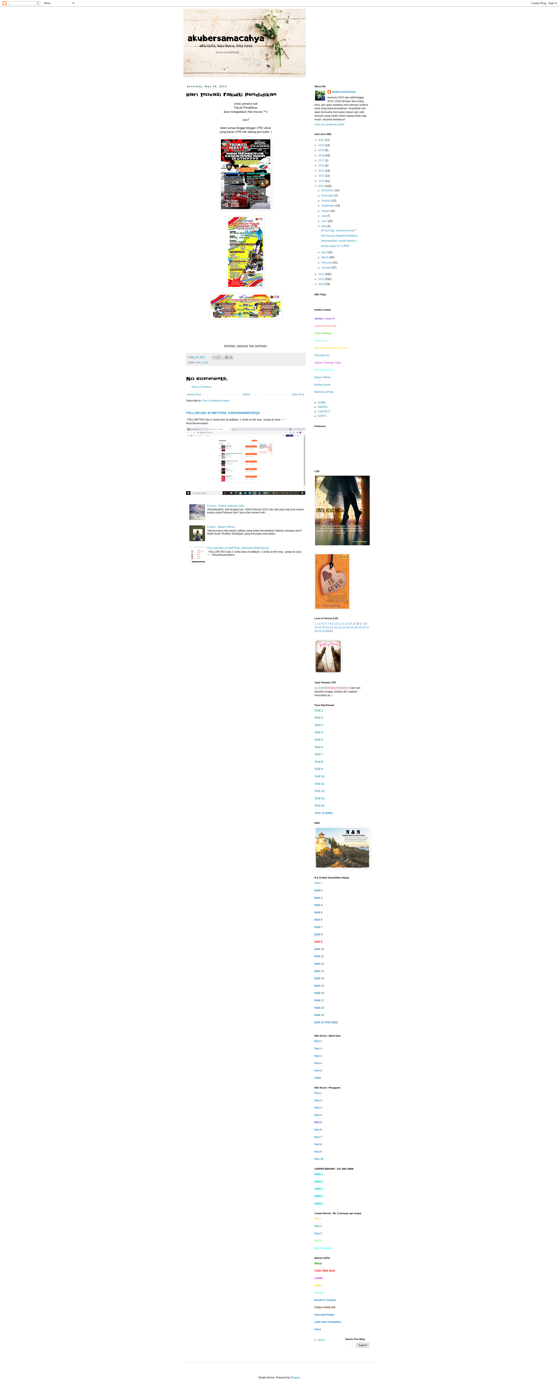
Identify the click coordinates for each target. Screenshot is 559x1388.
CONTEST (324, 411)
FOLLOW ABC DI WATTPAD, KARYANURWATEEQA (223, 413)
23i (348, 627)
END (329, 631)
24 (352, 627)
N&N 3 (318, 897)
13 (346, 623)
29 (319, 631)
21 (327, 627)
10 (335, 623)
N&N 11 (319, 956)
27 (367, 627)
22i (340, 627)
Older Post (298, 394)
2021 (321, 140)
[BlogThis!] (218, 357)
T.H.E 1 (318, 710)
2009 (321, 284)
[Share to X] (223, 357)
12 (342, 623)
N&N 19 (319, 1015)
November (328, 195)
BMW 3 (318, 1188)
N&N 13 (319, 971)
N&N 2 (318, 890)
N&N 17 (319, 1000)
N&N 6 (318, 919)
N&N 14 (319, 978)
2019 (321, 150)
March (325, 257)
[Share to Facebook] (227, 357)
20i (324, 627)
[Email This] (214, 357)
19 (315, 627)
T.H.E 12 (319, 791)
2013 (321, 181)
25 (360, 627)
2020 (321, 145)
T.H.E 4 (318, 732)
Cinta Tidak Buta (324, 1270)
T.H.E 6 (318, 747)
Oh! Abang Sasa (324, 369)
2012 (321, 186)
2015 (321, 170)
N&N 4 (318, 905)
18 (365, 623)
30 (323, 631)
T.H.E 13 (319, 798)
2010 (321, 279)
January (326, 267)
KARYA (322, 415)
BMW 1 (318, 1174)
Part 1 (318, 1041)
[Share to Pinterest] (231, 357)
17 (361, 623)
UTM (204, 362)
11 (339, 623)
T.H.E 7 (318, 754)
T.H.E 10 (319, 776)
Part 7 (318, 1137)
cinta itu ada (321, 340)
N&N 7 (318, 927)
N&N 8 (318, 934)
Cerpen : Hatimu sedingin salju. (226, 505)
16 (357, 623)
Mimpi (318, 1263)
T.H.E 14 (319, 805)
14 (350, 623)
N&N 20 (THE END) (326, 1022)
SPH (198, 362)
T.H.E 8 (318, 761)
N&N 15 (319, 985)
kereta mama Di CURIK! (335, 246)
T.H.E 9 (318, 769)
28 (315, 631)
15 (353, 623)
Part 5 (318, 1070)
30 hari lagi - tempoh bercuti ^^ (339, 230)
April (324, 252)
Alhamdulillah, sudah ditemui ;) (339, 240)
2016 (321, 165)
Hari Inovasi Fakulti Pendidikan (339, 235)
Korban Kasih (322, 384)
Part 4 (318, 1063)
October (326, 200)
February (327, 262)
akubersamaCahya (344, 91)
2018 (321, 155)
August (325, 210)
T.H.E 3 (318, 725)
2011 (321, 274)
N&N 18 (319, 1007)
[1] (315, 687)
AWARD (323, 407)
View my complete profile (329, 124)
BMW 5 (318, 1203)
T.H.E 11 (319, 783)
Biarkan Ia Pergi (323, 391)
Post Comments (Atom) (215, 400)
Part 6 (318, 1129)
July (324, 215)
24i (356, 627)
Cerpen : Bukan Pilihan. (221, 526)
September (328, 205)
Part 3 (318, 1056)
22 (335, 627)
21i (332, 627)
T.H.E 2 (318, 717)
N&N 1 (318, 883)
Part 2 (318, 1048)
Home (246, 394)
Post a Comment (201, 386)
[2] (319, 687)
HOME (322, 402)
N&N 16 (319, 993)
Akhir (317, 1077)
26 (363, 627)
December (328, 190)
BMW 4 (318, 1196)
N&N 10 (319, 949)
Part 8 (318, 1144)
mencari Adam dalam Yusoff (330, 348)
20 (319, 627)
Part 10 (318, 1159)
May (324, 226)
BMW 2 (318, 1181)
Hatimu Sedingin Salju (327, 362)
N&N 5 (318, 912)
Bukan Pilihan (322, 377)
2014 (321, 175)
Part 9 (318, 1151)
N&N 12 (319, 963)
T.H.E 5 (318, 739)
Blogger (295, 1377)
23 (343, 627)
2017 (321, 160)
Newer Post (194, 394)
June (324, 221)
